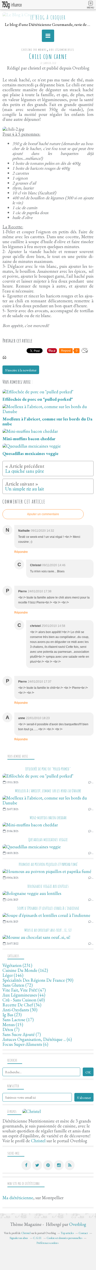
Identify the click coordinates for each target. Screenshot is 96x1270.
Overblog (77, 1224)
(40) (23, 1000)
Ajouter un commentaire (43, 514)
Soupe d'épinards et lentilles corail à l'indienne (48, 908)
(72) (17, 985)
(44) (23, 995)
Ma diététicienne (17, 1197)
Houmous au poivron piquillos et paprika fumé (48, 864)
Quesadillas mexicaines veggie (48, 839)
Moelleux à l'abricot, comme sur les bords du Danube (48, 790)
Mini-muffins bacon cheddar (48, 817)
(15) (12, 1024)
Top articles (67, 1233)
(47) (24, 990)
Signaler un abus (19, 1238)
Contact (83, 1233)
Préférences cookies (47, 1243)
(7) (10, 1029)
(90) (37, 980)
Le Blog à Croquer (48, 17)
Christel (38, 1140)
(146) (12, 975)
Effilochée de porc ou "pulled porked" (48, 768)
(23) (12, 1014)
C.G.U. (37, 1238)
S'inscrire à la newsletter (20, 370)
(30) (19, 1010)
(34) (21, 1005)
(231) (17, 965)
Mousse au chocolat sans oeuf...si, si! (48, 930)
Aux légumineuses (61, 50)
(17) (18, 1019)
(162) (25, 970)
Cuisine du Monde (34, 50)
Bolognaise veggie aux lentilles (48, 886)
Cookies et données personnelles (64, 1238)
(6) (37, 1039)
